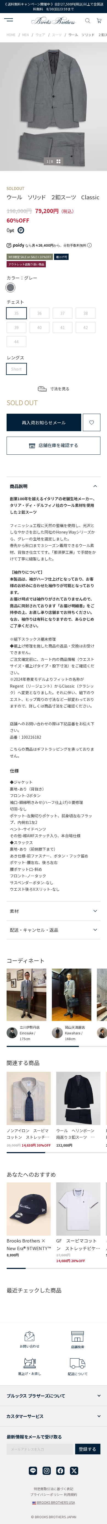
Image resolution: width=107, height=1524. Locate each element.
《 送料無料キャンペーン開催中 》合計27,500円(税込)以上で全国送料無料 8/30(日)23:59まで (53, 6)
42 (85, 327)
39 (16, 327)
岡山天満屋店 (75, 1027)
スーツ (57, 34)
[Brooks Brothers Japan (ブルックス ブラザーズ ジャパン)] (53, 20)
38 (85, 313)
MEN (25, 34)
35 (16, 313)
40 (39, 327)
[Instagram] (47, 1471)
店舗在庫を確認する (58, 445)
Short (16, 369)
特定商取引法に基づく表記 (53, 1488)
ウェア (40, 34)
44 (16, 341)
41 (62, 327)
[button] (8, 20)
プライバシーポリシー (46, 1494)
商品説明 (18, 486)
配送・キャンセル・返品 (34, 930)
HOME (11, 34)
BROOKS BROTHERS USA (56, 1502)
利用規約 (70, 1494)
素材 (14, 911)
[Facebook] (60, 1471)
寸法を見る (59, 388)
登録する (87, 1449)
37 (62, 313)
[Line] (33, 1471)
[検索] (87, 20)
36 (39, 313)
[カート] (99, 20)
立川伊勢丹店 (30, 1027)
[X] (74, 1471)
